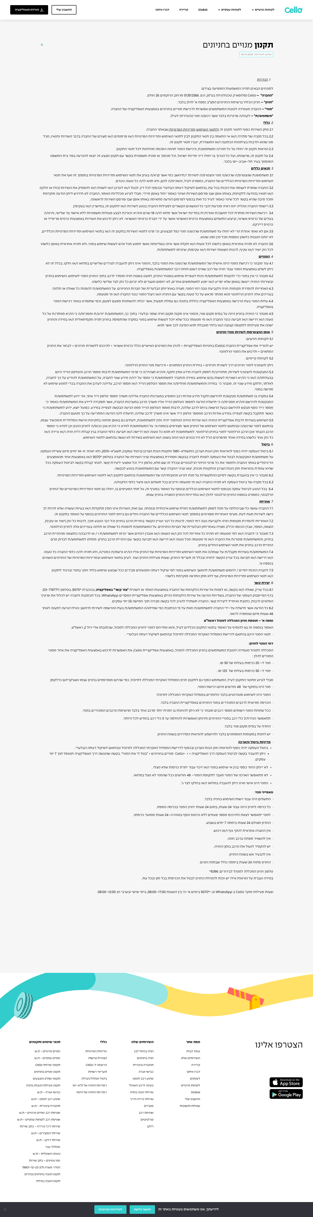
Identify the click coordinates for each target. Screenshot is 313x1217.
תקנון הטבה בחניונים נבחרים (42, 1174)
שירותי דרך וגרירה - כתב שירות (40, 1126)
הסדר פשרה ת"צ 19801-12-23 (41, 1167)
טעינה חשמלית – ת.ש (46, 1153)
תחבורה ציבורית (143, 1065)
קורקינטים (147, 1119)
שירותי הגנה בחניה (142, 1092)
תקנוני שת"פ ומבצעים (46, 1078)
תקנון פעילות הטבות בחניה (43, 1085)
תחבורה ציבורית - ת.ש (46, 1106)
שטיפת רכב (146, 1112)
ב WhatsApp (225, 892)
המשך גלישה (142, 1209)
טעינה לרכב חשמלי (141, 1085)
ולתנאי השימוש (207, 129)
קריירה (183, 9)
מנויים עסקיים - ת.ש (47, 1058)
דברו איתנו (162, 9)
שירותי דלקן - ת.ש (48, 1140)
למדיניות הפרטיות (110, 1209)
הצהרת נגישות (97, 1058)
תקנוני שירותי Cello (47, 1065)
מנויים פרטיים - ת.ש (47, 1051)
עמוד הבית (193, 1051)
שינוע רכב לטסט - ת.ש (45, 1099)
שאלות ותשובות (190, 1106)
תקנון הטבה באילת (48, 1181)
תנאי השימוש (178, 514)
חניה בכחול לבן (144, 1051)
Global (202, 9)
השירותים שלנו (190, 1058)
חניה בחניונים (145, 1058)
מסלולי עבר (52, 1146)
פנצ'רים (149, 1106)
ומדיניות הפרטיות (182, 129)
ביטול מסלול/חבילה (94, 1078)
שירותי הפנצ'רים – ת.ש (45, 1133)
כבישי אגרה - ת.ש (48, 1092)
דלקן (150, 1126)
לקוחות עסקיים (231, 9)
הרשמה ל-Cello (96, 1065)
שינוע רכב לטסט (143, 1078)
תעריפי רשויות (97, 1071)
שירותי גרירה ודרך (142, 1099)
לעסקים (195, 1078)
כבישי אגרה (146, 1071)
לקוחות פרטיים (264, 9)
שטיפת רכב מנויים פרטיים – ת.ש (39, 1112)
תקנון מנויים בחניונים (47, 1071)
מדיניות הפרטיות (96, 1051)
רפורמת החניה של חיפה (91, 1092)
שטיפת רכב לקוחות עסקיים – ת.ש (38, 1119)
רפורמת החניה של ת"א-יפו (90, 1085)
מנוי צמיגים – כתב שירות (44, 1160)
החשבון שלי (192, 1099)
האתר (149, 589)
